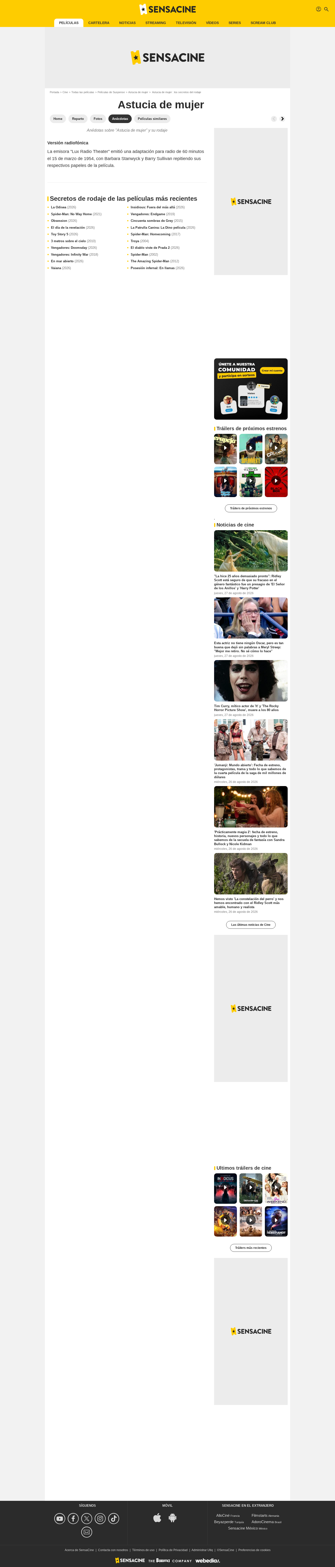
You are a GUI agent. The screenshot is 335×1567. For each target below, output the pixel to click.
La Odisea (63, 207)
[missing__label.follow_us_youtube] (60, 1518)
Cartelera (98, 23)
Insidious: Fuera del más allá (158, 207)
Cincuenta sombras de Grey (157, 221)
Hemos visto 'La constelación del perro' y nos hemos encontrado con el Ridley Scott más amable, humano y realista (248, 903)
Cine (65, 92)
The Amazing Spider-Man (155, 261)
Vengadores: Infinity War (74, 254)
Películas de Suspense (111, 92)
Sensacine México (243, 1528)
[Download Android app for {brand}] (175, 1517)
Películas (68, 23)
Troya (140, 241)
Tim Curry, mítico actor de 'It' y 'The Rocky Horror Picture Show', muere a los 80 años (246, 708)
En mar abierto (67, 261)
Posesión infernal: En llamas (157, 268)
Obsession (64, 221)
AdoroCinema (263, 1522)
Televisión (186, 23)
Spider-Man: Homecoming (155, 234)
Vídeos (212, 23)
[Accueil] (167, 9)
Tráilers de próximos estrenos (251, 508)
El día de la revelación (73, 227)
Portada (54, 92)
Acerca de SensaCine (79, 1550)
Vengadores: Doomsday (74, 248)
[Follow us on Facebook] (74, 1518)
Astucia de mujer (138, 92)
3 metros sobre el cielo (73, 241)
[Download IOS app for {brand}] (160, 1517)
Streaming (155, 23)
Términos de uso (143, 1550)
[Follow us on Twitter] (87, 1518)
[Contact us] (87, 1532)
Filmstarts (260, 1515)
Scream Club (263, 23)
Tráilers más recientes (251, 1248)
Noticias (127, 23)
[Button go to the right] (282, 119)
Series (235, 23)
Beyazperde (223, 1522)
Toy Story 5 (64, 234)
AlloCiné (223, 1515)
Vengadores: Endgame (153, 214)
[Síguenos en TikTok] (114, 1518)
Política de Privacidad (173, 1550)
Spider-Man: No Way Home (76, 214)
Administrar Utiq (202, 1550)
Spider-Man (144, 254)
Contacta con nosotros (113, 1550)
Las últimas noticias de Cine (251, 925)
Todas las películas (82, 92)
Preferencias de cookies (254, 1550)
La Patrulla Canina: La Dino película (163, 227)
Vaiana (61, 268)
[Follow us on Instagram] (101, 1518)
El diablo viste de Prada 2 (155, 248)
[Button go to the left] (274, 119)
